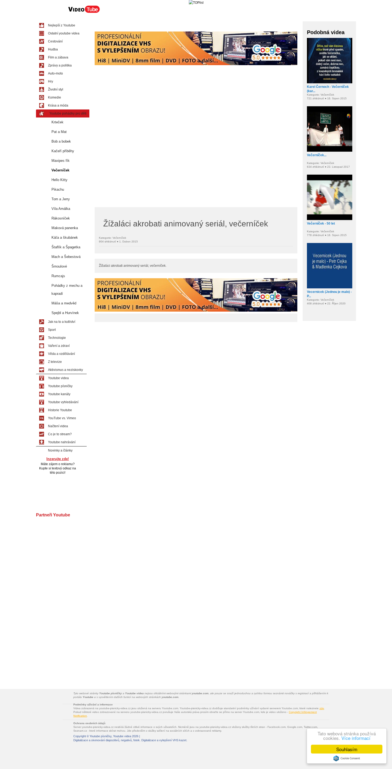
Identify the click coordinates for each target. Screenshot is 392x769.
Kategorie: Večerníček (112, 237)
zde (321, 708)
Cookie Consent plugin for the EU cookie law (346, 758)
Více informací (355, 738)
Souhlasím (346, 749)
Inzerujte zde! (57, 459)
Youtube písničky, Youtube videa (110, 736)
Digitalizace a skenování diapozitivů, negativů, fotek (106, 740)
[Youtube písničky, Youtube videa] (84, 12)
